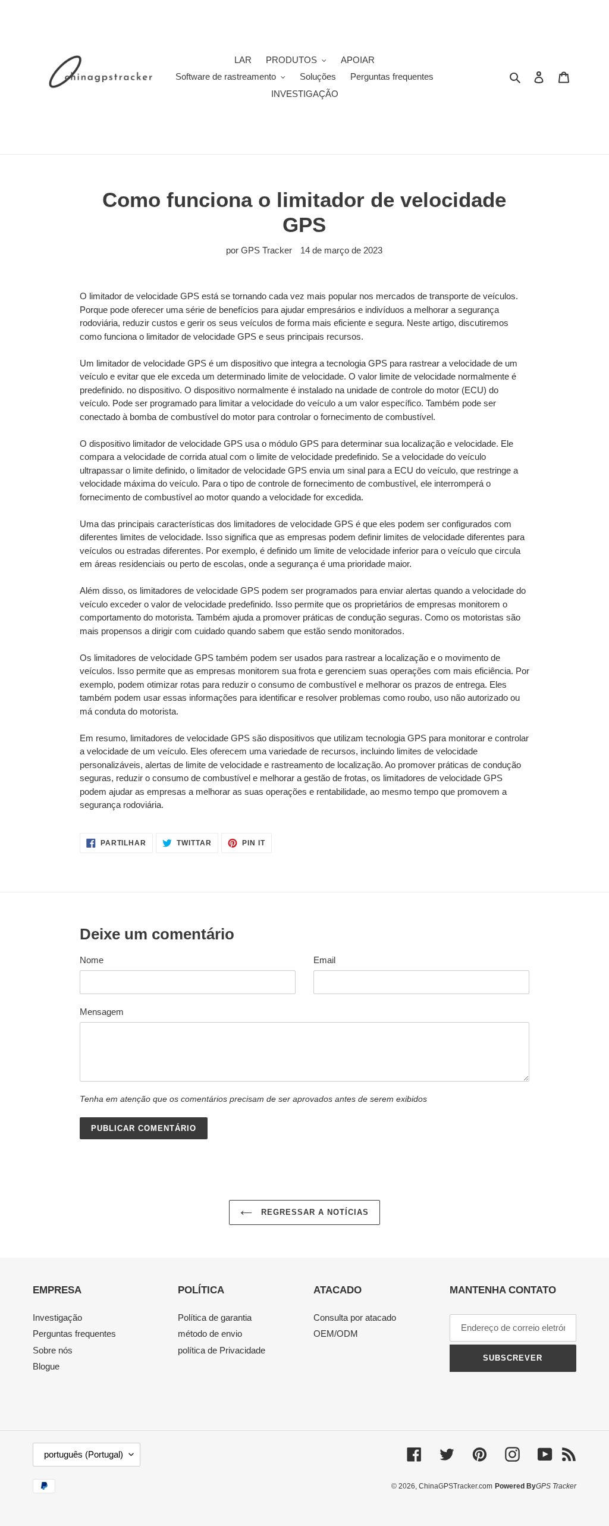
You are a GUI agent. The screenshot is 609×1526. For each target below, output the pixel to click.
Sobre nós (53, 1350)
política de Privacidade (221, 1350)
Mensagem (102, 1012)
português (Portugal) (83, 1454)
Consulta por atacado (354, 1317)
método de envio (210, 1333)
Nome (91, 960)
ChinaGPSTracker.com (455, 1486)
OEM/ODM (335, 1333)
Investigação (57, 1317)
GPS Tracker (556, 1486)
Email (324, 960)
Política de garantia (215, 1317)
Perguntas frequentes (74, 1333)
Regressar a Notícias (313, 1212)
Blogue (46, 1366)
